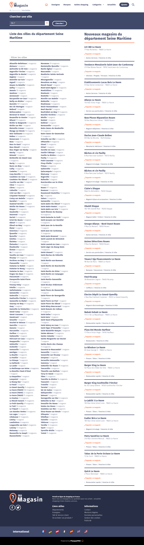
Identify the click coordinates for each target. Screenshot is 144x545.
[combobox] (27, 23)
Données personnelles (93, 515)
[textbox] (27, 23)
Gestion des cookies (92, 518)
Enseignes (56, 512)
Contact (87, 510)
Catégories (96, 5)
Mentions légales (91, 512)
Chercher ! (59, 23)
